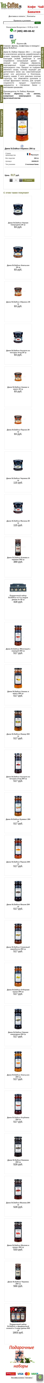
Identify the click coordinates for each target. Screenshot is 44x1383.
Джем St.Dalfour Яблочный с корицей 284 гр (18, 650)
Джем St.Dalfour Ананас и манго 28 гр (18, 388)
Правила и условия (22, 20)
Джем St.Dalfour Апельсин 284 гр (18, 1076)
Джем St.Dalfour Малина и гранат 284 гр (18, 1246)
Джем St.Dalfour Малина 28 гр (18, 522)
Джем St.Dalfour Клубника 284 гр (18, 1118)
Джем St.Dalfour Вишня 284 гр (18, 905)
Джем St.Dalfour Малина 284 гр (18, 1204)
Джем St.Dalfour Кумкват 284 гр (18, 820)
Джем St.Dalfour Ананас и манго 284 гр (18, 692)
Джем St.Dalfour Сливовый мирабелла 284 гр (18, 948)
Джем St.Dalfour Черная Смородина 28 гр (18, 224)
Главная (6, 46)
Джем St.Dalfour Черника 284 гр (18, 1283)
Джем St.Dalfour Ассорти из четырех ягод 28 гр (18, 351)
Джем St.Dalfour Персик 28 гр (18, 431)
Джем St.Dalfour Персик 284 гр (18, 863)
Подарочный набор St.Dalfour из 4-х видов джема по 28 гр (18, 597)
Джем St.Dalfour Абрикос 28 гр (18, 303)
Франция (34, 155)
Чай (41, 6)
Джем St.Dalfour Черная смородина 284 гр (18, 1033)
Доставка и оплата (17, 16)
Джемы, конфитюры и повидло (25, 46)
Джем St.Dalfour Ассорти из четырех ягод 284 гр (18, 778)
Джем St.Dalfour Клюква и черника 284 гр (18, 558)
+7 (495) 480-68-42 (23, 31)
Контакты (31, 16)
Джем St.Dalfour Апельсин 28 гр (18, 266)
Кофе (32, 6)
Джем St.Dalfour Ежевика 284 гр (18, 1161)
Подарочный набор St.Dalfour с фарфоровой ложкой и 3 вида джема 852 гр (18, 1327)
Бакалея (34, 12)
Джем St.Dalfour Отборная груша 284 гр (18, 991)
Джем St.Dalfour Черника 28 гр (18, 479)
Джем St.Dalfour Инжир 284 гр (18, 735)
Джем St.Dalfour (10, 48)
